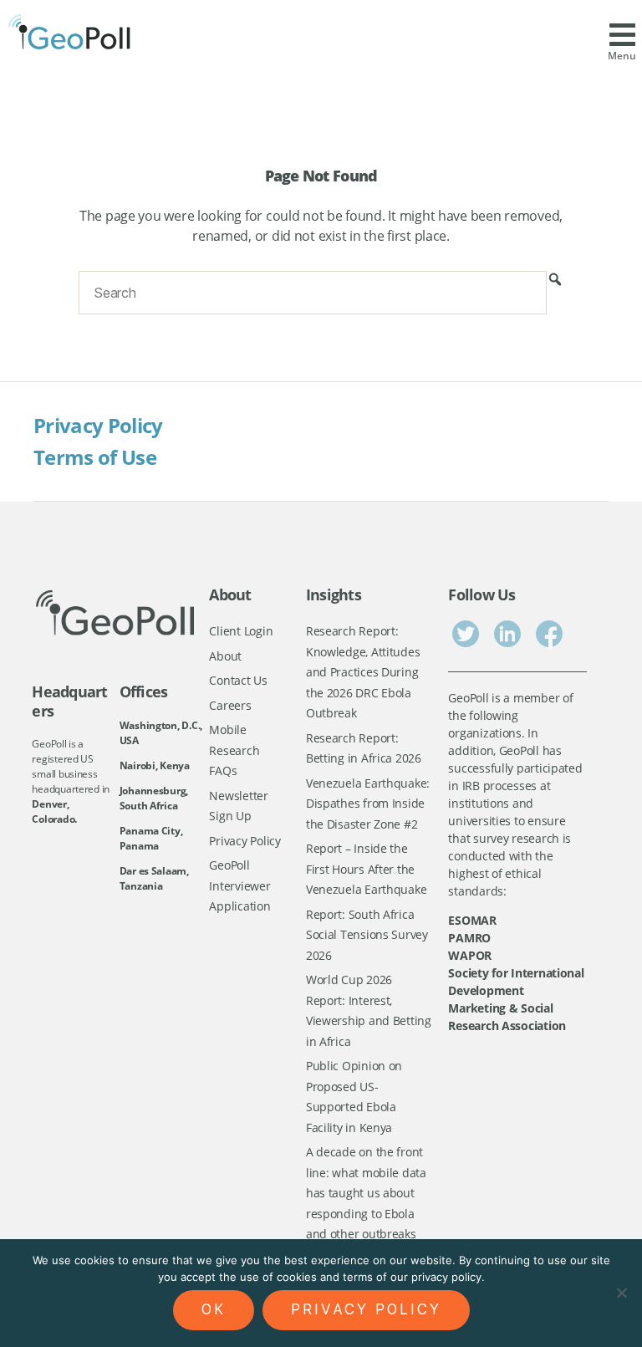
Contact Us (238, 680)
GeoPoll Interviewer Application (239, 885)
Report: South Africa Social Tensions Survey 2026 (367, 934)
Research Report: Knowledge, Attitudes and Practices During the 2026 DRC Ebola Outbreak (363, 672)
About (225, 656)
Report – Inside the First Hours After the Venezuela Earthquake (366, 868)
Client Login (241, 631)
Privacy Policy (98, 425)
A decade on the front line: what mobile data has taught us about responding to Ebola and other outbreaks (366, 1193)
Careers (230, 705)
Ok (213, 1309)
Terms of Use (94, 457)
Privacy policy (366, 1309)
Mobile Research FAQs (234, 750)
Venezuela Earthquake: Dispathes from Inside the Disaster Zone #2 (368, 803)
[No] (621, 1292)
